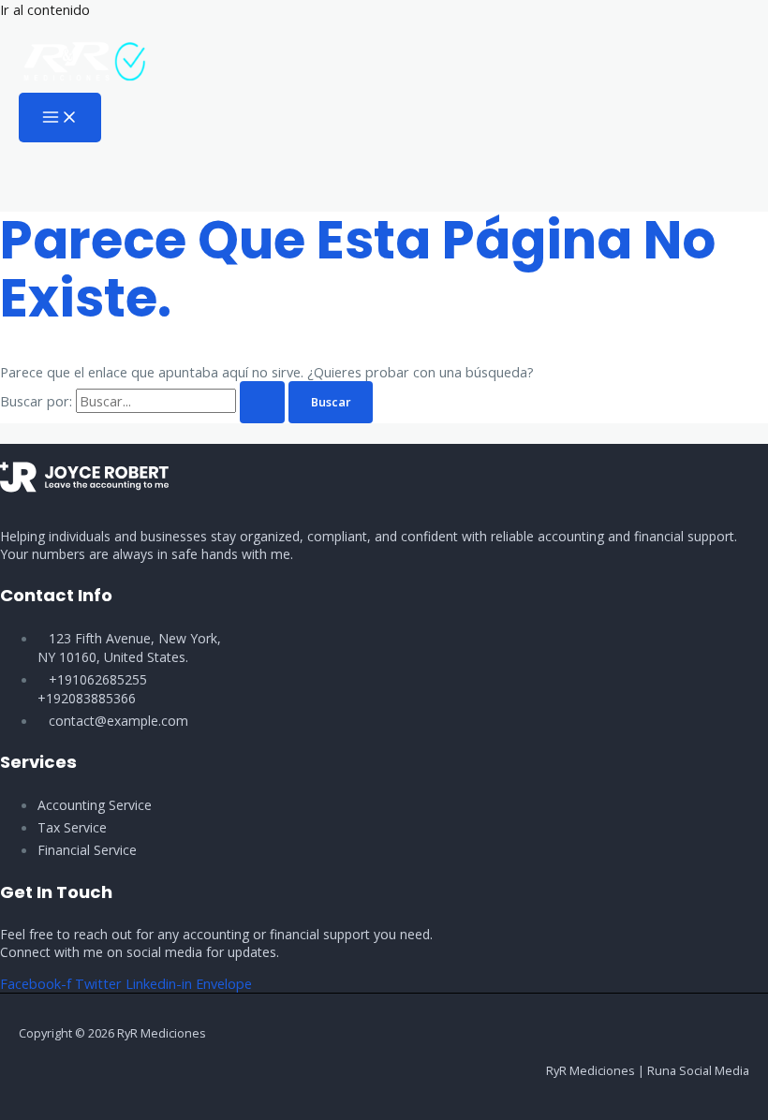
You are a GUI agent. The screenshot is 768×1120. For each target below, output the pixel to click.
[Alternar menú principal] (60, 118)
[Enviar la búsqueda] (262, 402)
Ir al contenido (45, 9)
